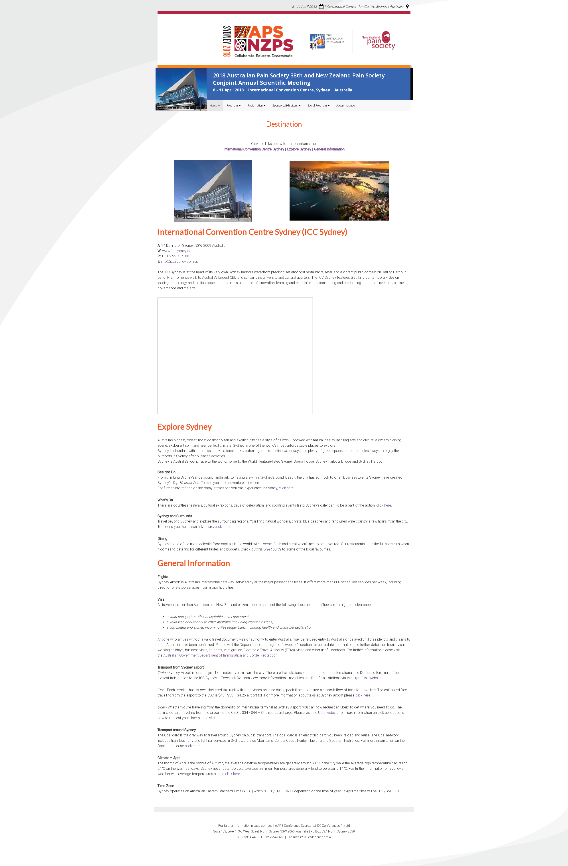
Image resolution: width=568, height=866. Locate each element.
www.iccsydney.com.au (180, 251)
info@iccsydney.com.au (180, 261)
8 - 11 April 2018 (304, 6)
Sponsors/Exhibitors (285, 105)
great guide (272, 549)
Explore (293, 149)
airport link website (367, 678)
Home (214, 105)
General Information (329, 149)
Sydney (305, 149)
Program (233, 105)
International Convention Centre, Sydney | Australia (363, 6)
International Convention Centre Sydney (253, 149)
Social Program (317, 105)
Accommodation (346, 105)
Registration (255, 105)
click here (252, 483)
